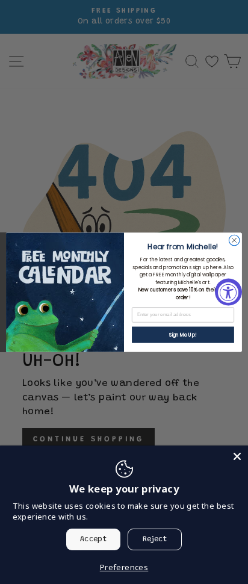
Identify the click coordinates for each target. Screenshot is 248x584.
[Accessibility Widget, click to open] (228, 292)
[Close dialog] (234, 240)
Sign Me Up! (183, 334)
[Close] (237, 456)
